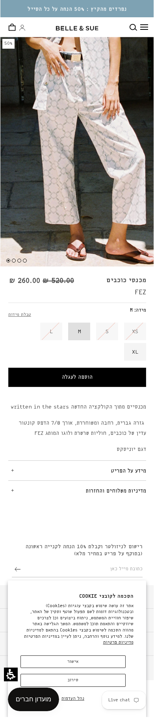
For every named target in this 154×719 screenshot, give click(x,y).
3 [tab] (19, 261)
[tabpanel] (77, 470)
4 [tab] (25, 261)
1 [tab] (8, 261)
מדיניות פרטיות (118, 642)
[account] (22, 28)
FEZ (140, 292)
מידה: (138, 310)
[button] (11, 674)
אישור (72, 661)
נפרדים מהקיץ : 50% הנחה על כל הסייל (77, 8)
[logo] (77, 28)
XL (135, 352)
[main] (77, 280)
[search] (135, 27)
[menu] (144, 27)
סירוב (72, 680)
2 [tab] (14, 261)
